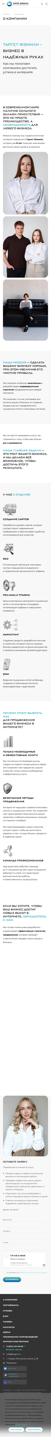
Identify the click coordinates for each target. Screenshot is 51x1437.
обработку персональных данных (33, 1272)
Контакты (8, 1327)
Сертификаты (11, 1305)
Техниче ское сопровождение (20, 1337)
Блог (6, 1316)
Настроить (34, 1429)
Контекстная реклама (16, 1341)
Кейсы (6, 1332)
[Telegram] (6, 1375)
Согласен (16, 1429)
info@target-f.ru (14, 1354)
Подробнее (21, 1424)
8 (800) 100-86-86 (15, 1346)
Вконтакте (12, 1368)
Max (9, 1382)
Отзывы (7, 1311)
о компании (10, 1299)
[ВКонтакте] (5, 1368)
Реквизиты (12, 1363)
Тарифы (7, 1322)
